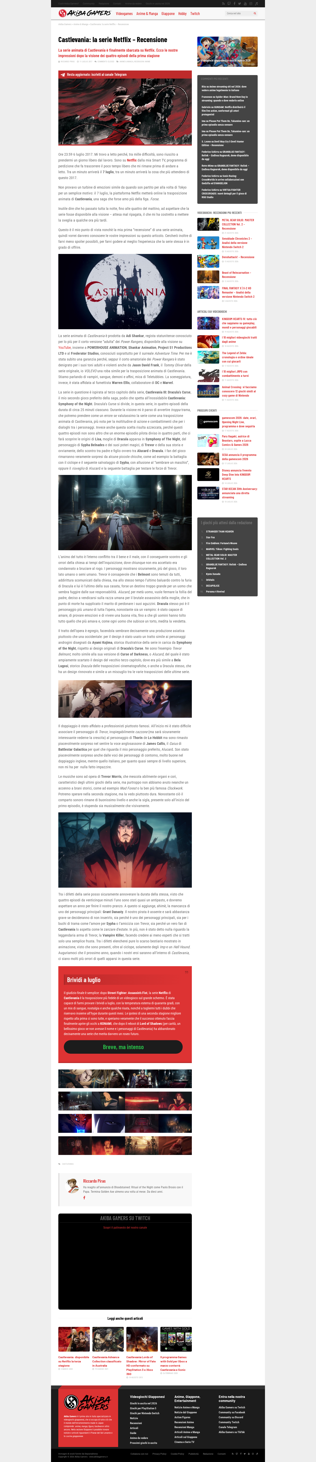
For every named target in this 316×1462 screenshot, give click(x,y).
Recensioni (136, 1423)
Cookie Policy (177, 1454)
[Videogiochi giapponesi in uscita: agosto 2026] (227, 65)
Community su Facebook (232, 1412)
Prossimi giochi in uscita (143, 1443)
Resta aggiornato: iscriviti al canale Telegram (97, 74)
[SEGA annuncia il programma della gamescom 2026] (208, 464)
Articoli (134, 1428)
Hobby (182, 13)
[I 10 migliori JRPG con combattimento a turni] (208, 381)
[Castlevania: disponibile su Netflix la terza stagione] (74, 1350)
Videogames (124, 13)
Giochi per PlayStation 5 (143, 1408)
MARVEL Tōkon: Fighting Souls (222, 549)
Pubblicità (194, 1454)
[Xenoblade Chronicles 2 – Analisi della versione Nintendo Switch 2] (208, 248)
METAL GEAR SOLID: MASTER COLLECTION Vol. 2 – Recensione (238, 224)
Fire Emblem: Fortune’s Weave (221, 543)
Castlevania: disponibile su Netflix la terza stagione (73, 1361)
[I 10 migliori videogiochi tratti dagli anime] (208, 347)
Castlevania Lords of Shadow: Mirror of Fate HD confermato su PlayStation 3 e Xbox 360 (141, 1365)
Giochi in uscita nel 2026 (158, 3)
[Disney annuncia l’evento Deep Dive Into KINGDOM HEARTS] (208, 480)
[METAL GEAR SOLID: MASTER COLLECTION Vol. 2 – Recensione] (208, 229)
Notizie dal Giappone (185, 1412)
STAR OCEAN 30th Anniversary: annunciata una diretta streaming (240, 493)
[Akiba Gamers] (85, 16)
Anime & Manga (147, 13)
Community (89, 3)
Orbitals (210, 579)
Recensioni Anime (142, 61)
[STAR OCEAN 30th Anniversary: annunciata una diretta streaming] (208, 498)
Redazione (104, 3)
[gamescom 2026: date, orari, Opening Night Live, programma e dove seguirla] (208, 427)
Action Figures (182, 1417)
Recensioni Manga (184, 1427)
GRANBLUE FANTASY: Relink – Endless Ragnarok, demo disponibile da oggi (225, 155)
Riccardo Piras (68, 61)
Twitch (195, 13)
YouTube (64, 347)
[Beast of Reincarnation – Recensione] (208, 282)
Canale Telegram (228, 1427)
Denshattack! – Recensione (238, 257)
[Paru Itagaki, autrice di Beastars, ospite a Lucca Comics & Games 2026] (208, 445)
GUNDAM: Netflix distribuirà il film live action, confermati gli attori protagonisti (223, 111)
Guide (133, 1433)
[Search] (255, 13)
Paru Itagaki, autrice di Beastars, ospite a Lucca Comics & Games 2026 (236, 440)
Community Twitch (229, 1422)
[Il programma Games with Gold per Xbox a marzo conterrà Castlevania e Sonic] (176, 1350)
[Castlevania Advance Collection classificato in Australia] (108, 1350)
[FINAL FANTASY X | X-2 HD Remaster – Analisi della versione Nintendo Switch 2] (208, 297)
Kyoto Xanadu (213, 574)
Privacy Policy (159, 1454)
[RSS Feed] (223, 3)
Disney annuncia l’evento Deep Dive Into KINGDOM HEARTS (236, 474)
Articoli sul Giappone (185, 1437)
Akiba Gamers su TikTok (232, 1432)
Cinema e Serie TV (184, 1442)
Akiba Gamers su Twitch (232, 1407)
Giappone (168, 13)
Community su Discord (231, 1417)
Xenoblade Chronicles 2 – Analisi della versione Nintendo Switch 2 (237, 242)
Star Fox (210, 537)
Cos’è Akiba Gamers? (68, 3)
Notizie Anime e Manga (187, 1407)
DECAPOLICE (212, 585)
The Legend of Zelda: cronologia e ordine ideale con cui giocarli (237, 357)
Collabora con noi (139, 1454)
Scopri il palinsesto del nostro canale (125, 1227)
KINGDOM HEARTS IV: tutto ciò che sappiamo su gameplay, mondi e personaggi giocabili (239, 323)
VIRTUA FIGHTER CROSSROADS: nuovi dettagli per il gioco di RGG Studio (224, 193)
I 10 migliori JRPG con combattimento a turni (235, 373)
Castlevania (68, 1164)
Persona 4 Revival (215, 591)
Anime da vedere (133, 3)
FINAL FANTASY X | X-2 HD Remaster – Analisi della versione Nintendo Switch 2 (238, 292)
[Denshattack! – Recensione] (208, 266)
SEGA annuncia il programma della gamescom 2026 (239, 457)
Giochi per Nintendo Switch (144, 1413)
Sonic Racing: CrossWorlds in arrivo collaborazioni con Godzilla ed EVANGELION (223, 179)
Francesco (207, 96)
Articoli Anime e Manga (187, 1432)
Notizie (134, 1418)
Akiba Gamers (65, 24)
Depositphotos (91, 1454)
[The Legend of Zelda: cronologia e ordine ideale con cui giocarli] (208, 362)
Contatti (117, 3)
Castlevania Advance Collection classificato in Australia (106, 1361)
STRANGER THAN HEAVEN (220, 531)
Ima (204, 121)
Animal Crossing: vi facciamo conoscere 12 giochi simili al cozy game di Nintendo (239, 391)
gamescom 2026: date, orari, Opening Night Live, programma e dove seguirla (239, 422)
